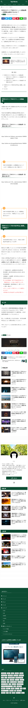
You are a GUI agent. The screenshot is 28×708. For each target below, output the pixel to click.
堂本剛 (12, 688)
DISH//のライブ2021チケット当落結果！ (14, 75)
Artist (4, 610)
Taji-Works (14, 1)
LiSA (6, 677)
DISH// (9, 335)
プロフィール (8, 700)
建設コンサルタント (7, 626)
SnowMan (3, 679)
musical (4, 618)
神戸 (7, 692)
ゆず (8, 682)
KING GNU (10, 675)
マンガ (4, 605)
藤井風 (13, 692)
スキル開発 (5, 631)
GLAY (12, 673)
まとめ (5, 89)
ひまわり (22, 679)
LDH (2, 677)
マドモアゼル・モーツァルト (7, 686)
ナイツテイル (20, 682)
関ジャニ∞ (18, 692)
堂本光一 (8, 688)
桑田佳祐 (11, 690)
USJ (8, 679)
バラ (10, 684)
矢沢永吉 (3, 692)
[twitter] (14, 482)
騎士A (23, 692)
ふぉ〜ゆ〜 (4, 682)
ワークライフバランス (7, 634)
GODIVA (16, 673)
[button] (1, 1)
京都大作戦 (19, 686)
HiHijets (21, 673)
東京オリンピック (5, 690)
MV (3, 620)
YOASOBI (12, 679)
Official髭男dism (11, 677)
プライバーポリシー (15, 700)
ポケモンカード (20, 684)
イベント (5, 596)
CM (4, 613)
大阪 (21, 688)
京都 (14, 686)
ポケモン (13, 684)
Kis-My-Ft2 (21, 675)
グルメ (4, 602)
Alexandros (4, 673)
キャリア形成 (6, 629)
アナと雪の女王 (13, 682)
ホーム (4, 700)
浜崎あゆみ (19, 690)
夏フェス (17, 688)
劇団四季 (3, 688)
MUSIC (4, 14)
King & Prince (4, 675)
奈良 (24, 688)
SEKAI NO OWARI (19, 677)
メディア (5, 608)
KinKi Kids (16, 675)
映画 (4, 623)
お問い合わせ (14, 478)
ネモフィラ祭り (4, 684)
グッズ (4, 599)
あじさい (17, 679)
